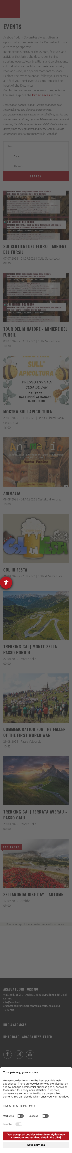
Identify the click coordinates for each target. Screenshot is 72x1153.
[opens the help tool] (6, 582)
